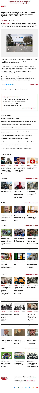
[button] (37, 6)
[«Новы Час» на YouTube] (37, 387)
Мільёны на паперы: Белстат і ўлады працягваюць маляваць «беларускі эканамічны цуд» (6, 241)
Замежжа (4, 250)
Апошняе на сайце (6, 115)
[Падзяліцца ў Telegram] (9, 84)
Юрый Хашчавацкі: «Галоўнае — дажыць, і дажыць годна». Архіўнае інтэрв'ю (32, 341)
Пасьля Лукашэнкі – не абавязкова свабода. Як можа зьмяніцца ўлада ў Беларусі (19, 218)
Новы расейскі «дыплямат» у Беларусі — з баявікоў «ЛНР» (32, 217)
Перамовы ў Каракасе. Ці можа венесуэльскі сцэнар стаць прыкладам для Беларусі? (32, 266)
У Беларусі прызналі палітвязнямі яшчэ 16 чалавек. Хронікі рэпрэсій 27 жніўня (16, 135)
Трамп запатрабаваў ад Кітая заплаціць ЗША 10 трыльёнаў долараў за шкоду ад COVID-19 (19, 169)
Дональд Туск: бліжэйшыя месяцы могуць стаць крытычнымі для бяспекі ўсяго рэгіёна (18, 121)
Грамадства (4, 20)
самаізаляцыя (4, 89)
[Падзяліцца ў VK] (13, 84)
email (27, 380)
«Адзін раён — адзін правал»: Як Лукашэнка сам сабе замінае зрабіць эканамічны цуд (32, 241)
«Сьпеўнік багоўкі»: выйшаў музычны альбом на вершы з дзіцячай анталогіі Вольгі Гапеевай (18, 290)
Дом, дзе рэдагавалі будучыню (31, 288)
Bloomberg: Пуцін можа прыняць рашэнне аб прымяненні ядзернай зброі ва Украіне (17, 141)
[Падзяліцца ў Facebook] (7, 84)
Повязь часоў (5, 300)
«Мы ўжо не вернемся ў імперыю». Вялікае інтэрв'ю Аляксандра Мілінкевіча (6, 218)
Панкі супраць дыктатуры (17, 314)
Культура (3, 274)
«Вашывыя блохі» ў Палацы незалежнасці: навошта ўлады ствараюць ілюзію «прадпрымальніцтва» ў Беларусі (16, 132)
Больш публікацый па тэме (31, 178)
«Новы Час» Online (33, 377)
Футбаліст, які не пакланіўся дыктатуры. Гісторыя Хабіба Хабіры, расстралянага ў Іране (32, 364)
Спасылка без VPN (34, 84)
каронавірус (17, 89)
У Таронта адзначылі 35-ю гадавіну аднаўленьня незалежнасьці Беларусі (6, 265)
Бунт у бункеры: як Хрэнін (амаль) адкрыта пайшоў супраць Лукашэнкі (32, 194)
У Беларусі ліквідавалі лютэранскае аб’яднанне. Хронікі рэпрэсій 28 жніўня (16, 124)
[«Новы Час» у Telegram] (26, 387)
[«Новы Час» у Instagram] (22, 387)
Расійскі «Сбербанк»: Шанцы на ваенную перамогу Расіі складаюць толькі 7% (16, 148)
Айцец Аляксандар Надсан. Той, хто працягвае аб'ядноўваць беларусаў (19, 341)
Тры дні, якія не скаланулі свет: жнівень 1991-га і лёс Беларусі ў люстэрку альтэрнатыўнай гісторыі (6, 317)
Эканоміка (4, 225)
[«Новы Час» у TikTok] (18, 387)
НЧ (17, 20)
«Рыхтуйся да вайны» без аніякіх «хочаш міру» (6, 192)
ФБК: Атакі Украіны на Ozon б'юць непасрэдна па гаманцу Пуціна (14, 127)
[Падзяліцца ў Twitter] (11, 84)
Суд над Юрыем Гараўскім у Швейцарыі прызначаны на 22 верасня (14, 138)
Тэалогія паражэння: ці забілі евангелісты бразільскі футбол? (19, 363)
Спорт (3, 348)
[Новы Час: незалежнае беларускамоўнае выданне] (9, 6)
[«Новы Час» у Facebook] (15, 387)
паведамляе (6, 23)
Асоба (3, 326)
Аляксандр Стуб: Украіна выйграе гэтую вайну (10, 118)
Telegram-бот (32, 380)
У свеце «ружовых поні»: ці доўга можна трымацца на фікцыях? (19, 240)
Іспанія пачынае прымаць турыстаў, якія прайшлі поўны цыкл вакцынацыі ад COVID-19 (6, 170)
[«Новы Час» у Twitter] (29, 387)
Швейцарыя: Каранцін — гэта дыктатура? (32, 168)
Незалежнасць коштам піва (19, 263)
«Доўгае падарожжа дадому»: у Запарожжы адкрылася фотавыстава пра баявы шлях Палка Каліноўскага (6, 291)
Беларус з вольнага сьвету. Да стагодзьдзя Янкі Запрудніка (6, 340)
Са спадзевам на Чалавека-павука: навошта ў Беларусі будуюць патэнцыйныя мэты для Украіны (19, 194)
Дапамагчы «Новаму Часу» (28, 108)
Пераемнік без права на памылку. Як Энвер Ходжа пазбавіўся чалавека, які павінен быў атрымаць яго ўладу (32, 317)
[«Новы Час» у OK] (33, 387)
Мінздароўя (11, 89)
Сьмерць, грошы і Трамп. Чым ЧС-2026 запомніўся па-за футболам (5, 364)
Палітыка (4, 202)
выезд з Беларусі (24, 89)
